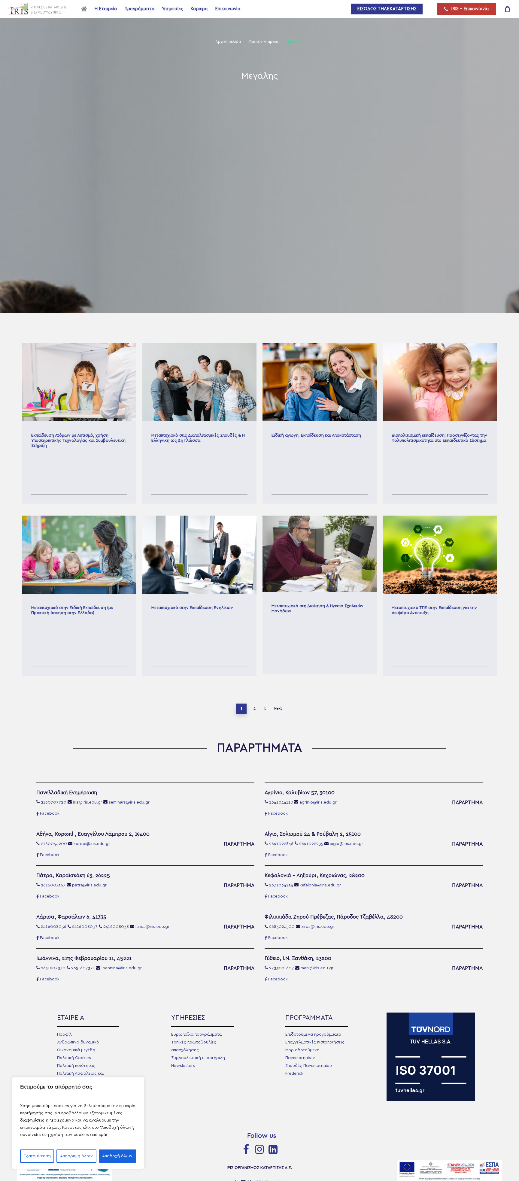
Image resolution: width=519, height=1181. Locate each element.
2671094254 (281, 885)
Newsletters (183, 1066)
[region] (78, 1123)
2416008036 (53, 927)
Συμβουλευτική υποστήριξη (198, 1058)
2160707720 (53, 802)
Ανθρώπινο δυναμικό (78, 1042)
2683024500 (282, 927)
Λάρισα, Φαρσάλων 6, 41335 (71, 916)
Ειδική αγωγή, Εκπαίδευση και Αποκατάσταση (320, 423)
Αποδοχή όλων (117, 1156)
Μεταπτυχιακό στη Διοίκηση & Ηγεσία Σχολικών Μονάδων (320, 596)
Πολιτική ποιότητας (76, 1066)
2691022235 (311, 844)
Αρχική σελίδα (228, 42)
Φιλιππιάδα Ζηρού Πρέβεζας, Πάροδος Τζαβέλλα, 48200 (334, 916)
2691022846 (281, 844)
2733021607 (281, 968)
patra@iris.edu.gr (89, 885)
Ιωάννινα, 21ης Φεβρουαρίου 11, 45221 (84, 958)
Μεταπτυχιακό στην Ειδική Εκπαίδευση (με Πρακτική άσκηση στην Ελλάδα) (79, 596)
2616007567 (53, 885)
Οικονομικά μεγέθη (76, 1050)
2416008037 (85, 927)
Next (278, 708)
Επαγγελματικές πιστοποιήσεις (314, 1042)
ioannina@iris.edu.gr (122, 968)
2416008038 (116, 927)
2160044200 (54, 844)
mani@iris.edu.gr (317, 968)
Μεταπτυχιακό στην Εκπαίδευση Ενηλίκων (199, 596)
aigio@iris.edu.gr (346, 844)
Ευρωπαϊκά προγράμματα (196, 1034)
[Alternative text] (39, 9)
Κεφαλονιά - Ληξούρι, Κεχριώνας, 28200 (315, 875)
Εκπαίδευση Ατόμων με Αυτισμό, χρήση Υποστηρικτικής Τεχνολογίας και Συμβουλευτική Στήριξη (79, 423)
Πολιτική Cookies (74, 1058)
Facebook (49, 813)
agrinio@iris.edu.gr (318, 802)
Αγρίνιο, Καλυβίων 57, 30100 (300, 792)
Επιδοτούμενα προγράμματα (313, 1034)
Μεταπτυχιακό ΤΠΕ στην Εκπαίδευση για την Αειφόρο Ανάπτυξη (440, 596)
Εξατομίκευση (37, 1156)
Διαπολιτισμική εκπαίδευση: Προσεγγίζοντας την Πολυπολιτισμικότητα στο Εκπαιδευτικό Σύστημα (440, 423)
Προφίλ (64, 1034)
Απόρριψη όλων (76, 1156)
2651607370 (53, 968)
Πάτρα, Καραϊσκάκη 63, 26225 (73, 875)
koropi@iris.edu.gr (92, 844)
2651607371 (83, 968)
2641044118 (281, 802)
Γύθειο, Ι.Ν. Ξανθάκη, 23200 (298, 958)
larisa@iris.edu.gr (152, 927)
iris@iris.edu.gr (87, 802)
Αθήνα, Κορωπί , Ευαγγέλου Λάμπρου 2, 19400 (93, 834)
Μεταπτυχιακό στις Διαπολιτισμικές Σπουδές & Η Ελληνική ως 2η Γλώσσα (199, 423)
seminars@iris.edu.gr (129, 802)
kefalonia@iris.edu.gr (320, 885)
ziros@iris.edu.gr (317, 927)
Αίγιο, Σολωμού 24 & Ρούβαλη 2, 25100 (313, 834)
